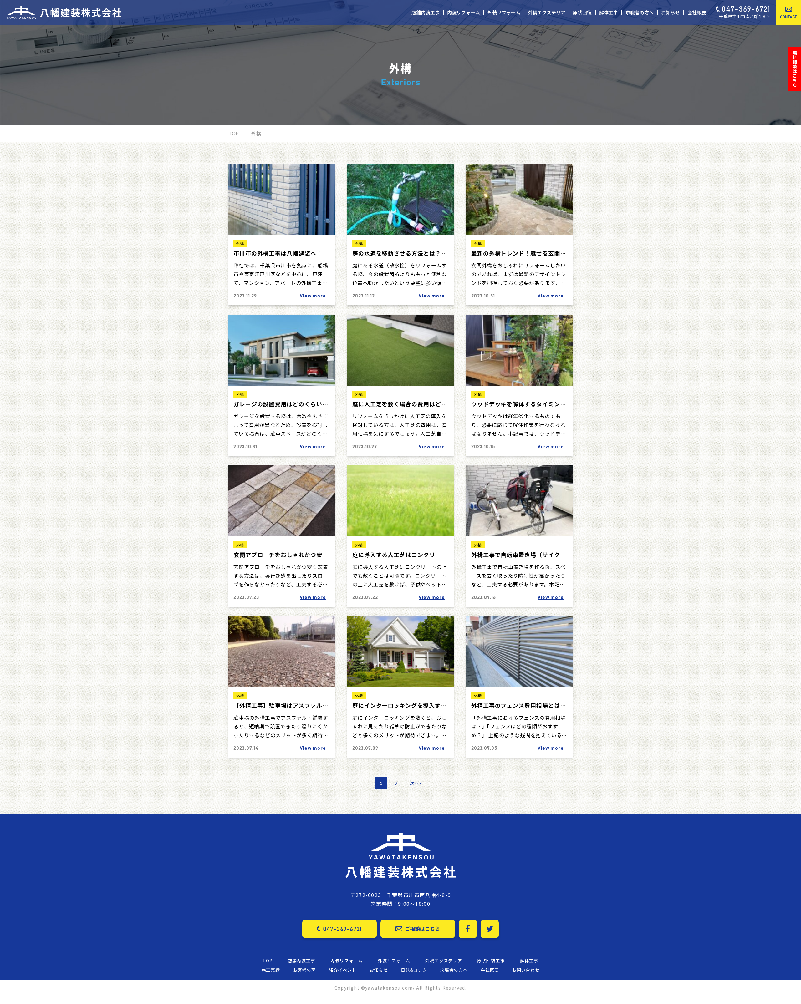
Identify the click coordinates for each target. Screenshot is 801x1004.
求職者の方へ (639, 12)
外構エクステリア (546, 12)
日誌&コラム (414, 970)
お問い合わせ (525, 970)
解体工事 (608, 12)
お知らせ (670, 12)
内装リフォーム (463, 12)
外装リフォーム (503, 12)
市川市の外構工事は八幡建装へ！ (277, 253)
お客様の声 (304, 970)
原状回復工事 (491, 960)
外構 (240, 243)
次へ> (415, 783)
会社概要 (696, 12)
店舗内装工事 (425, 12)
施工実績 (271, 970)
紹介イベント (342, 970)
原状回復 (582, 12)
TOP (233, 133)
